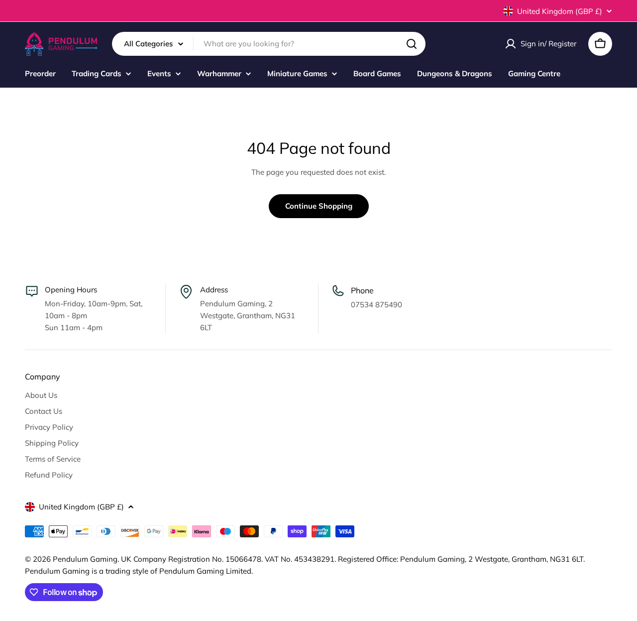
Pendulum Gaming (85, 559)
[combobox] (268, 44)
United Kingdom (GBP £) (559, 11)
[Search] (412, 44)
